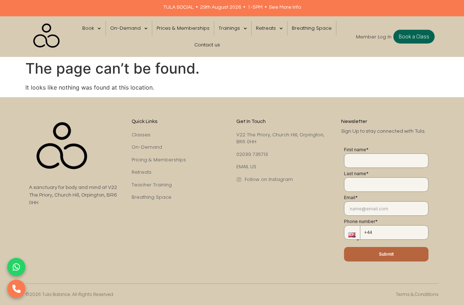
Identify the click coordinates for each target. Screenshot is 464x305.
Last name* (356, 173)
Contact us (207, 44)
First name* (356, 149)
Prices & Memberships (183, 28)
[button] (352, 232)
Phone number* (361, 221)
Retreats (266, 28)
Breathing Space (312, 28)
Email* (351, 197)
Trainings (229, 28)
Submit (386, 254)
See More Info (285, 7)
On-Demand (125, 28)
